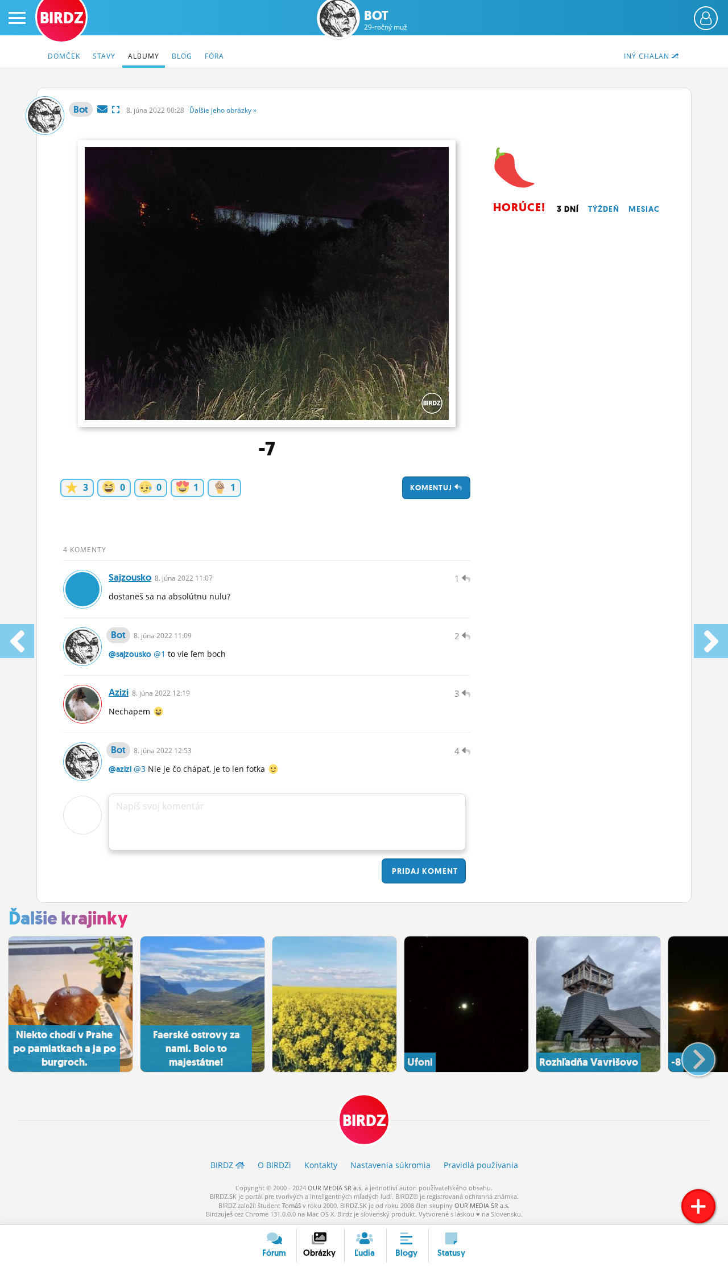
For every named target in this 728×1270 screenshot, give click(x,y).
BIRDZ (364, 1120)
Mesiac (644, 209)
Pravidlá (481, 1165)
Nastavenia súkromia (390, 1165)
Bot (385, 20)
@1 (160, 653)
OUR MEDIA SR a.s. (335, 1187)
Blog (182, 56)
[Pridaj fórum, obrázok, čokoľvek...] (698, 1206)
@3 (140, 768)
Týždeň (603, 209)
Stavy (104, 56)
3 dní (568, 209)
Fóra (214, 56)
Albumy (143, 56)
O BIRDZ (274, 1165)
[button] (689, 1054)
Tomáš (291, 1205)
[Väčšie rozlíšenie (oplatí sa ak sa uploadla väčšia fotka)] (115, 109)
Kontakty (320, 1165)
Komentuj (432, 487)
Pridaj (424, 871)
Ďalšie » (223, 110)
